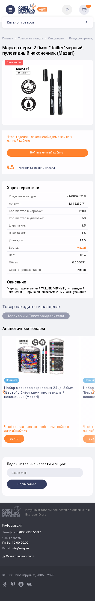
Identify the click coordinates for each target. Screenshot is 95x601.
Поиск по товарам (75, 6)
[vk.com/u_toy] (29, 584)
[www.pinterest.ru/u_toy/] (4, 584)
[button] (3, 391)
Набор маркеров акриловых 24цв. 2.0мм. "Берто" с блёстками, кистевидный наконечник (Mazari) (39, 392)
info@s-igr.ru (20, 548)
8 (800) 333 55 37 (29, 532)
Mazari (81, 248)
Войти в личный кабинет (47, 152)
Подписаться (27, 484)
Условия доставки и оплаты (36, 167)
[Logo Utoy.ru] (32, 8)
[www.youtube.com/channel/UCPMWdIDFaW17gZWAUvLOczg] (21, 584)
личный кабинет (19, 140)
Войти (14, 439)
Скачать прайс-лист (19, 556)
